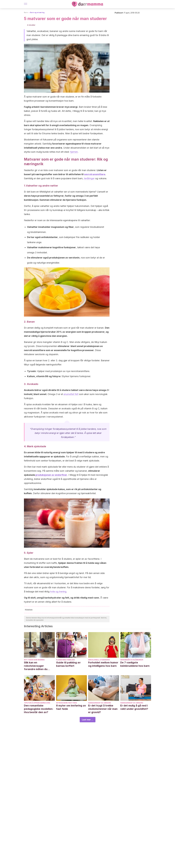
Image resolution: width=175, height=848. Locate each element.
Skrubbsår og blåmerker (131, 660)
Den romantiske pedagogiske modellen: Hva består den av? (38, 709)
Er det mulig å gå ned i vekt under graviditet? (134, 707)
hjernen (74, 151)
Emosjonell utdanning (99, 660)
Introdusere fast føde (66, 703)
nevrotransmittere (94, 174)
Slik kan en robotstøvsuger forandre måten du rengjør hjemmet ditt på (38, 666)
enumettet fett (71, 394)
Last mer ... (87, 719)
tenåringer (89, 178)
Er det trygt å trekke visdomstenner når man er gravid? (102, 709)
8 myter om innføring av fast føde (71, 707)
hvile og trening (58, 591)
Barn (26, 12)
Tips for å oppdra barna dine (37, 703)
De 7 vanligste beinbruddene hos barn (135, 664)
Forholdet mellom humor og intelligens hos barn (103, 664)
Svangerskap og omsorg (99, 703)
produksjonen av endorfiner (51, 475)
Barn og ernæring (37, 12)
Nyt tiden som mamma (34, 660)
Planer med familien (65, 660)
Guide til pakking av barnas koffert (68, 664)
